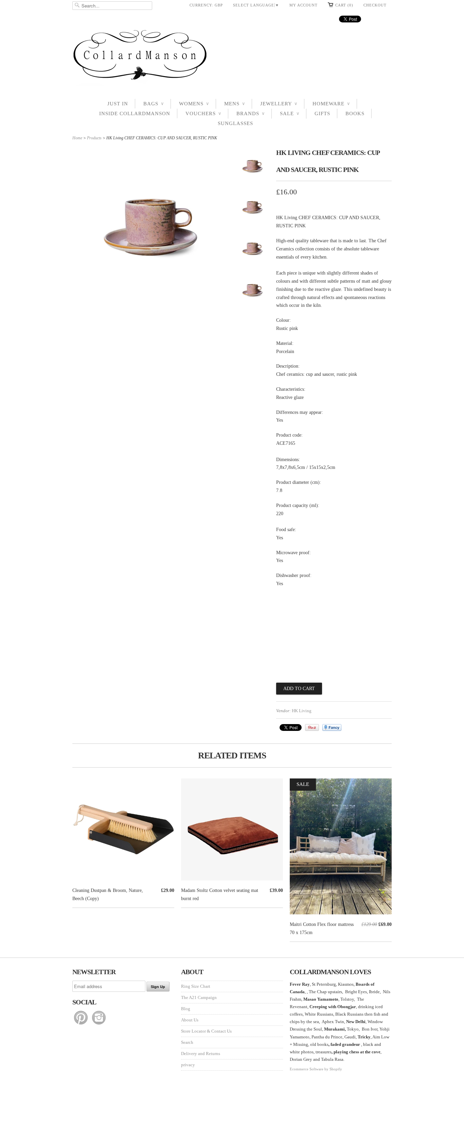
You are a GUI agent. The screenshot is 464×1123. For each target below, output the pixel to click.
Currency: (206, 5)
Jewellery (278, 103)
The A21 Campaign (199, 997)
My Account (303, 5)
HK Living (301, 710)
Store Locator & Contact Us (206, 1031)
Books (354, 113)
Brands (250, 113)
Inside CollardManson (134, 113)
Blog (185, 1008)
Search (187, 1042)
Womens (194, 103)
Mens (234, 103)
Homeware (331, 103)
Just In (117, 103)
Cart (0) (344, 5)
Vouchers (203, 113)
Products (94, 138)
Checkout (375, 5)
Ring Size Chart (195, 986)
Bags (153, 103)
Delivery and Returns (200, 1053)
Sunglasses (235, 123)
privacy (188, 1064)
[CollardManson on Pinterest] (81, 1024)
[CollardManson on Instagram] (98, 1024)
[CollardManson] (232, 57)
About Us (189, 1019)
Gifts (322, 113)
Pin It (312, 727)
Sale (289, 113)
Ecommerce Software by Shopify (316, 1069)
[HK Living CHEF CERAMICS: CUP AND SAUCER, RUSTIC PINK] (252, 167)
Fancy (331, 727)
